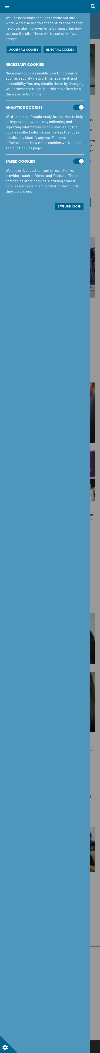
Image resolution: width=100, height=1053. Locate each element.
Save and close (69, 206)
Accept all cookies (23, 49)
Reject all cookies (60, 49)
